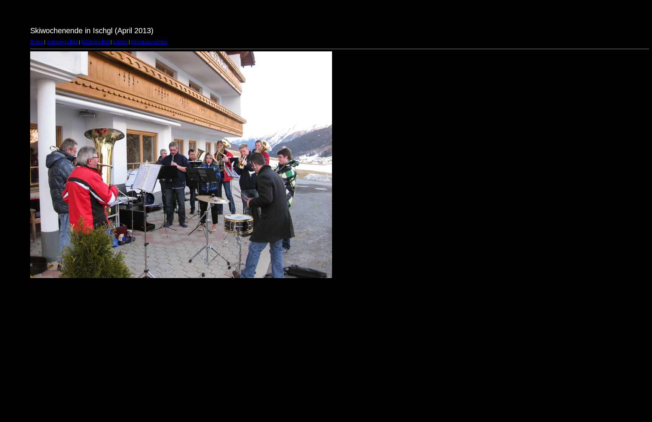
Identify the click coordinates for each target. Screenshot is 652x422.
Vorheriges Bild (62, 42)
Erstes (36, 42)
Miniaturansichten (149, 42)
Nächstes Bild (95, 42)
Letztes (120, 42)
